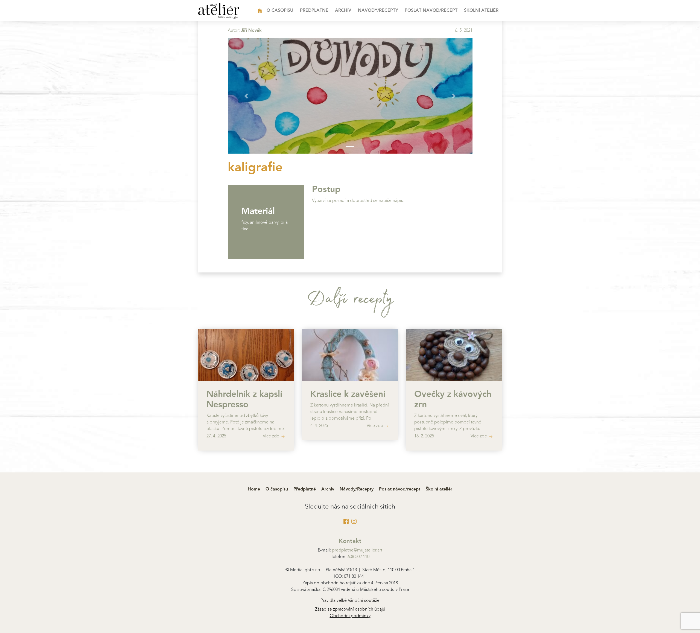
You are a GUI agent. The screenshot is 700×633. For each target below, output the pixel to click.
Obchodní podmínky (350, 616)
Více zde (271, 436)
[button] (246, 96)
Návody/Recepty (378, 10)
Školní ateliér (481, 10)
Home (268, 10)
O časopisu (280, 10)
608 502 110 (358, 557)
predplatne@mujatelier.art (357, 550)
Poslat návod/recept (431, 10)
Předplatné (314, 10)
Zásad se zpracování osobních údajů (350, 609)
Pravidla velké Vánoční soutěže (350, 601)
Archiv (343, 10)
